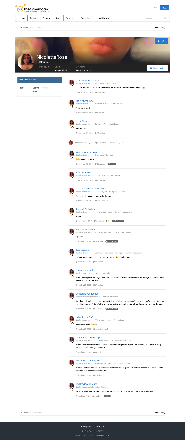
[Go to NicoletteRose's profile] (71, 83)
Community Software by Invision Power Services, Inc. (92, 435)
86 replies (99, 352)
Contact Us (99, 426)
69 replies (101, 164)
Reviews (33, 18)
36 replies (99, 262)
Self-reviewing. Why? (85, 101)
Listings (21, 18)
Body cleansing (82, 250)
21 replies (101, 92)
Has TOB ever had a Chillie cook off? (92, 188)
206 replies (101, 180)
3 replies (98, 375)
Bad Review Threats (86, 384)
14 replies (101, 201)
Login (155, 8)
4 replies (97, 396)
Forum (46, 18)
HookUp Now (103, 18)
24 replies (100, 221)
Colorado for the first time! (88, 80)
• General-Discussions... (123, 212)
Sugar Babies (86, 18)
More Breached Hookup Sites (89, 360)
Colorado (114, 83)
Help (58, 18)
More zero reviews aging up (88, 152)
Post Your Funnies (84, 172)
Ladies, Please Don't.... (85, 317)
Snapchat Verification (85, 209)
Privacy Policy (86, 426)
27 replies (99, 285)
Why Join (70, 18)
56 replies (99, 329)
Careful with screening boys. (88, 337)
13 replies (101, 133)
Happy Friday (81, 121)
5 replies (100, 113)
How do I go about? (84, 270)
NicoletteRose (79, 143)
